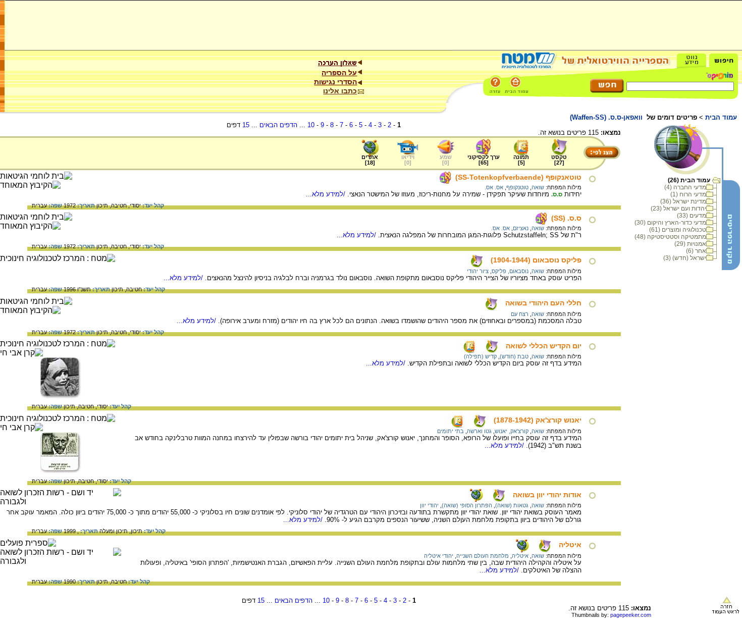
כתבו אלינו (340, 91)
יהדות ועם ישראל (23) (678, 208)
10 (310, 125)
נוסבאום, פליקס (510, 271)
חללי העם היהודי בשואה (543, 303)
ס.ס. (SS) (566, 218)
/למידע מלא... (326, 194)
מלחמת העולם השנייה (482, 556)
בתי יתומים (450, 431)
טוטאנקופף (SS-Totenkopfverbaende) (518, 177)
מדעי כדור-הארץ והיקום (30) (670, 222)
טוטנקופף (517, 187)
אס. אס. (494, 187)
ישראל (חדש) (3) (684, 257)
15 (245, 125)
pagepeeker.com (630, 615)
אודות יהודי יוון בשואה (547, 495)
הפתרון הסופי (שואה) (467, 505)
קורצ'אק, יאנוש (511, 431)
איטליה (570, 545)
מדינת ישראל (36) (683, 201)
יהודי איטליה (438, 556)
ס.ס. (556, 194)
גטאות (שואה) (511, 505)
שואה (538, 187)
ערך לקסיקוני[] (483, 160)
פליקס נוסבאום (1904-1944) (536, 260)
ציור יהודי (478, 271)
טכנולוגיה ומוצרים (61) (677, 229)
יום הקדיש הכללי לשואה (543, 346)
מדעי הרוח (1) (688, 194)
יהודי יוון (429, 505)
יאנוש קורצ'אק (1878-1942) (537, 420)
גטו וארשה (479, 431)
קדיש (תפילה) (480, 356)
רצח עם (519, 314)
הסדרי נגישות (335, 82)
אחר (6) (696, 250)
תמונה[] (521, 160)
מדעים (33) (691, 215)
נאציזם (520, 228)
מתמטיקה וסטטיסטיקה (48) (670, 236)
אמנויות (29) (690, 243)
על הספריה (339, 73)
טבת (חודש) (514, 356)
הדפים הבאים (278, 125)
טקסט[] (559, 160)
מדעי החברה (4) (685, 187)
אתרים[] (369, 160)
